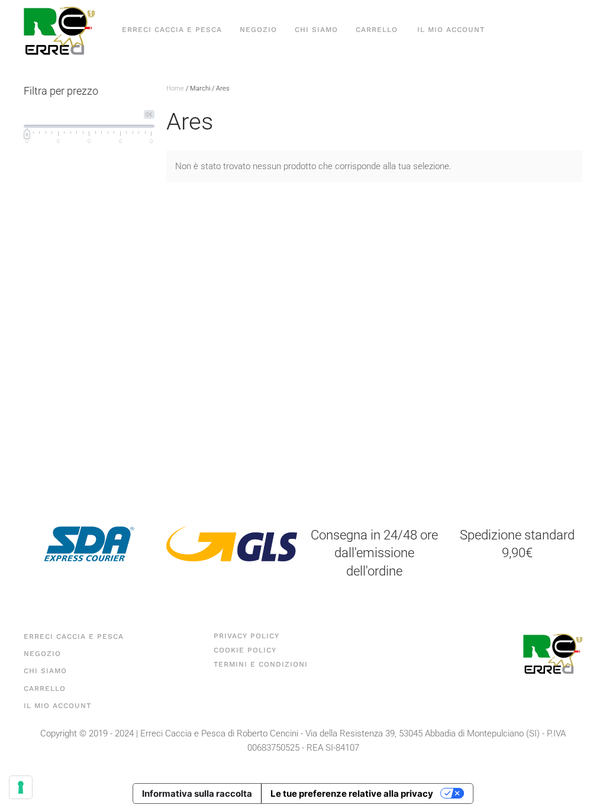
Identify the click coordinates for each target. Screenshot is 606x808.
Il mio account (451, 29)
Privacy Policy (246, 636)
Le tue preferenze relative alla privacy (351, 793)
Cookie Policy (245, 650)
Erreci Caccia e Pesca (172, 29)
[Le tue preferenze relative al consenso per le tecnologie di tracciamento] (20, 787)
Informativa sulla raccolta (197, 793)
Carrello (377, 29)
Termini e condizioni (261, 664)
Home (175, 88)
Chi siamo (316, 29)
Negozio (258, 29)
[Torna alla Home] (59, 30)
